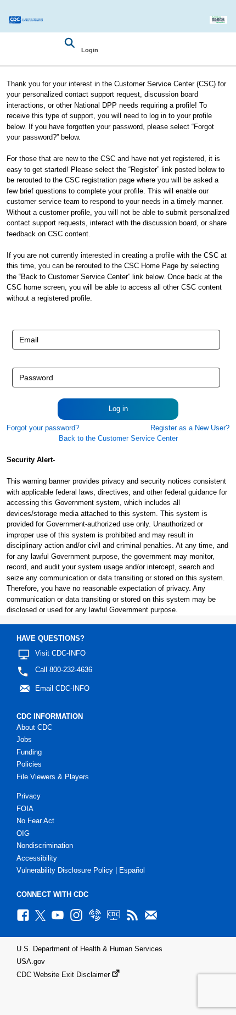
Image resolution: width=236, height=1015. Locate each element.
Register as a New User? (189, 428)
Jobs (24, 739)
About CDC (34, 727)
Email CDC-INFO (62, 688)
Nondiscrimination (44, 845)
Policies (29, 764)
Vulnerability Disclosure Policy (64, 870)
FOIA (24, 809)
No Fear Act (35, 821)
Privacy (28, 796)
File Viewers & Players (52, 777)
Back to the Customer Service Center (118, 438)
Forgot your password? (43, 428)
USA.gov (30, 961)
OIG (23, 833)
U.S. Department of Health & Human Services (89, 949)
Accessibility (36, 858)
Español (132, 870)
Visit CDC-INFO (60, 653)
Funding (29, 752)
